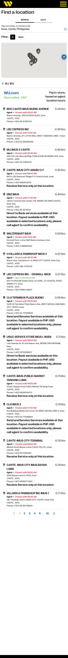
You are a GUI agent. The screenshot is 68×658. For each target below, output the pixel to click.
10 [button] (47, 513)
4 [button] (34, 513)
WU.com (11, 93)
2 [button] (24, 513)
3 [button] (29, 513)
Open (20, 37)
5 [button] (40, 513)
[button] (53, 513)
